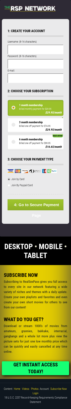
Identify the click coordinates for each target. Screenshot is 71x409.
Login (35, 393)
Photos (35, 389)
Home (17, 389)
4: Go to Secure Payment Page (36, 206)
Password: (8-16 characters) (22, 56)
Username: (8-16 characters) (22, 41)
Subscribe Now (58, 389)
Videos (25, 389)
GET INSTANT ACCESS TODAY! (35, 368)
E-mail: (11, 70)
